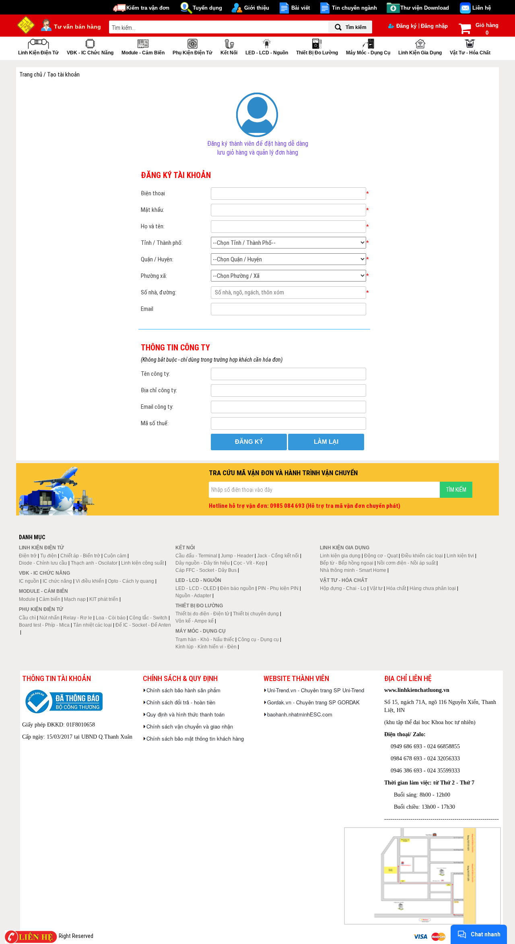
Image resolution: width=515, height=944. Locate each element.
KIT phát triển (103, 599)
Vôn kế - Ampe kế (194, 621)
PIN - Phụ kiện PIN (278, 588)
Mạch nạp (75, 599)
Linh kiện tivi (460, 556)
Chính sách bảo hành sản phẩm (183, 690)
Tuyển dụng (207, 8)
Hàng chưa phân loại (433, 588)
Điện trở (28, 556)
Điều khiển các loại (422, 556)
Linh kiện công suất (142, 563)
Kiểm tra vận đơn (147, 8)
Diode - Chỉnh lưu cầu (43, 563)
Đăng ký (406, 26)
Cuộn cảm (115, 556)
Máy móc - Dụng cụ (368, 53)
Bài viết (300, 8)
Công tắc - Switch (148, 618)
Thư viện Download (424, 8)
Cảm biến (49, 599)
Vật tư (376, 588)
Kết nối (228, 53)
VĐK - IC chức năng (90, 53)
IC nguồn (29, 581)
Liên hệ (481, 8)
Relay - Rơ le (77, 618)
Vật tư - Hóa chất (470, 53)
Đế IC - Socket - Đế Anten (143, 625)
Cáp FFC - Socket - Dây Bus (206, 570)
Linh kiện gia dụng (420, 53)
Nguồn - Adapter (193, 595)
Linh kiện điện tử (38, 53)
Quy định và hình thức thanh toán (185, 714)
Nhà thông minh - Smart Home (353, 570)
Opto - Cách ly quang (131, 581)
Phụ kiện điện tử (192, 53)
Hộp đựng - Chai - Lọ (343, 588)
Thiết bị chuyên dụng (256, 614)
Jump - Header (237, 556)
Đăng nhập (434, 26)
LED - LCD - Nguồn (266, 53)
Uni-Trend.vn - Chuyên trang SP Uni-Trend (315, 690)
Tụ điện (48, 556)
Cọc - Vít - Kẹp (249, 563)
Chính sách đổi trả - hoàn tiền (180, 702)
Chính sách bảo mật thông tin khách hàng (195, 738)
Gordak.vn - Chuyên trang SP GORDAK (313, 702)
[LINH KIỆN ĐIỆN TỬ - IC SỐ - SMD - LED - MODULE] (26, 24)
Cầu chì (27, 618)
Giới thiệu (256, 8)
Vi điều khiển (90, 581)
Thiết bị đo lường (317, 53)
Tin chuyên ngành (354, 8)
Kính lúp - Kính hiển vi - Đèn (206, 647)
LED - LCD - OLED (195, 588)
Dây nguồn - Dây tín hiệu (202, 563)
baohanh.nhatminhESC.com (299, 714)
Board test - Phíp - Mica (44, 625)
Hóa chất (396, 588)
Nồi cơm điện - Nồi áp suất (406, 563)
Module (27, 599)
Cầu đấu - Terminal (196, 556)
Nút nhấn (49, 618)
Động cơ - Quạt (381, 556)
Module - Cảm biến (143, 53)
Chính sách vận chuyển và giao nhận (189, 726)
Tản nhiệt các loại (92, 625)
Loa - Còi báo (111, 618)
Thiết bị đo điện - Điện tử (202, 614)
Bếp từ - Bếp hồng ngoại (346, 563)
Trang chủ (31, 74)
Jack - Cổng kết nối (278, 556)
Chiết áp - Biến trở (80, 556)
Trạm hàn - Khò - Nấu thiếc (204, 639)
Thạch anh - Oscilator (94, 563)
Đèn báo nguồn (237, 588)
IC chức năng (57, 581)
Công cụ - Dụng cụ (258, 639)
